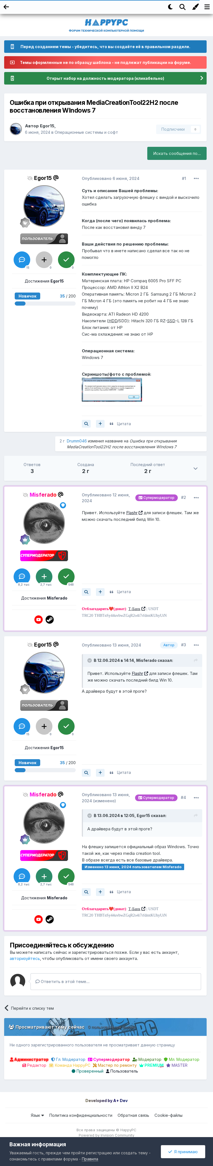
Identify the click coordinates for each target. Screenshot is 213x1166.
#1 (184, 178)
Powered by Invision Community (106, 1135)
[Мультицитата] (100, 424)
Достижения (44, 281)
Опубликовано (111, 178)
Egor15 (47, 125)
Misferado (146, 660)
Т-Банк (134, 609)
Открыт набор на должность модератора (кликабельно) (105, 78)
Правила (90, 1159)
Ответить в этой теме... (65, 981)
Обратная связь (133, 1115)
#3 (183, 644)
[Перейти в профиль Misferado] (44, 523)
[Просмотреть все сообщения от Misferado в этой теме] (86, 592)
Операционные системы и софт (86, 132)
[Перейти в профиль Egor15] (16, 129)
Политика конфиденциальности (80, 1115)
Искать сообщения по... (177, 153)
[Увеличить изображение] (112, 389)
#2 (183, 497)
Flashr (132, 512)
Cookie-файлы (168, 1115)
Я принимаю (185, 1151)
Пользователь (123, 1071)
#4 (183, 797)
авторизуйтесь (25, 958)
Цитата (124, 423)
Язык (36, 1115)
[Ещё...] (196, 178)
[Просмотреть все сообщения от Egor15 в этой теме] (86, 424)
